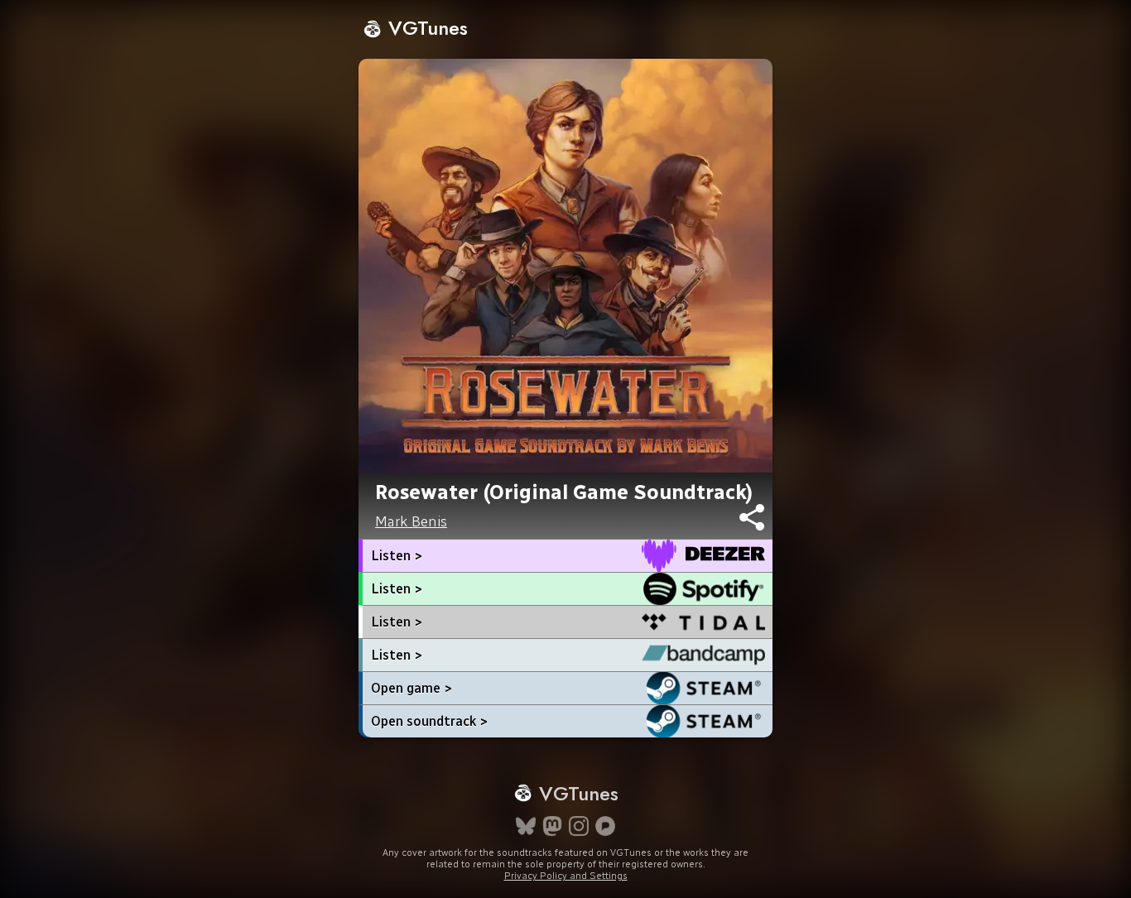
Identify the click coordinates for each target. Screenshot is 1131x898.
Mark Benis (411, 521)
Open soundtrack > (429, 721)
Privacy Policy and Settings (566, 875)
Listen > (396, 556)
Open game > (411, 688)
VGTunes (425, 27)
